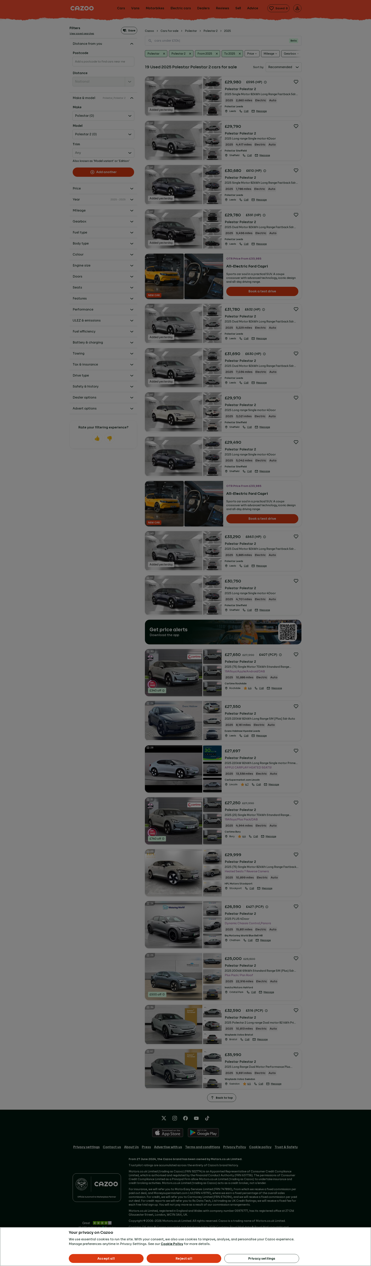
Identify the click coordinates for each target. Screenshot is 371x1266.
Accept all (106, 1259)
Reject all (184, 1259)
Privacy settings (261, 1259)
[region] (185, 1246)
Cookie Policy (172, 1244)
